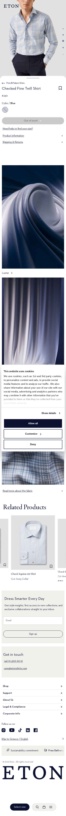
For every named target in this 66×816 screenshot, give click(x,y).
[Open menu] (50, 807)
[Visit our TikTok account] (20, 730)
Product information (13, 136)
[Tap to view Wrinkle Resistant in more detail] (33, 334)
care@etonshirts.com (15, 668)
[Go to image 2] (63, 34)
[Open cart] (44, 807)
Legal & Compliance (14, 707)
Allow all (33, 423)
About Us (8, 700)
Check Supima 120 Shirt (23, 574)
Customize (31, 433)
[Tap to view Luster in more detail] (33, 221)
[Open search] (37, 807)
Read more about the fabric (18, 491)
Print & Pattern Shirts (15, 83)
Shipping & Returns (13, 142)
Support (7, 693)
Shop (5, 686)
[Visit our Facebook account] (35, 730)
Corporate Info (11, 713)
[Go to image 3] (63, 41)
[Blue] (5, 109)
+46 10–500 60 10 (13, 661)
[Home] (33, 773)
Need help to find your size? (18, 129)
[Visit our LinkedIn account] (28, 730)
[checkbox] (60, 89)
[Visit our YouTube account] (11, 730)
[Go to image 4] (63, 47)
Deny (33, 444)
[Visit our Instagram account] (3, 730)
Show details (48, 413)
